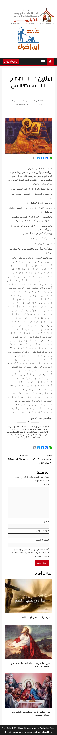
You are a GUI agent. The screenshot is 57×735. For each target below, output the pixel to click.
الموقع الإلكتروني (42, 540)
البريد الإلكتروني (41, 530)
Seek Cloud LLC (44, 731)
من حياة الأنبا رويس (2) (18, 457)
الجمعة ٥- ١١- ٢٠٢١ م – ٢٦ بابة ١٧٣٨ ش (41, 459)
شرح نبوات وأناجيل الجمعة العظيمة (34, 617)
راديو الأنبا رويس (10, 61)
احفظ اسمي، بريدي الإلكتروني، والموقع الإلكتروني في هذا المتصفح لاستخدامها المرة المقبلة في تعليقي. (30, 553)
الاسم (46, 521)
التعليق (46, 484)
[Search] (21, 61)
